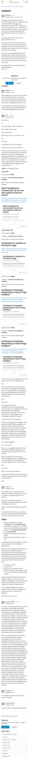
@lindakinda (5, 120)
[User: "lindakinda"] (2, 16)
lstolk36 (7, 486)
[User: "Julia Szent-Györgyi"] (2, 602)
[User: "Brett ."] (2, 115)
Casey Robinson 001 (8, 214)
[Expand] (14, 224)
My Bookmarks (14, 745)
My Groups (5, 753)
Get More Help (6, 742)
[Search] (24, 1)
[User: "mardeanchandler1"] (2, 703)
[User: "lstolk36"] (2, 487)
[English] (14, 1)
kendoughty (8, 690)
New (6, 69)
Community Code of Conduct (9, 734)
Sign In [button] (9, 83)
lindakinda (8, 15)
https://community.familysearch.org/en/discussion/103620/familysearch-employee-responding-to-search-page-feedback (14, 299)
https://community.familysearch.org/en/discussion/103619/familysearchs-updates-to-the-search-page (14, 250)
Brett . (7, 115)
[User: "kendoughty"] (2, 691)
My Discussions (6, 748)
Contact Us (5, 737)
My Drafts (14, 750)
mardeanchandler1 (10, 703)
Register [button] (19, 83)
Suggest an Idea (6, 756)
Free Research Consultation (9, 739)
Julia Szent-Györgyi (10, 601)
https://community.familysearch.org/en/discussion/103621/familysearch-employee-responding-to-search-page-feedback (14, 351)
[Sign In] (26, 1)
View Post (21, 226)
